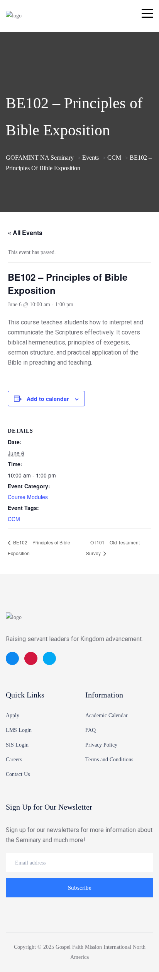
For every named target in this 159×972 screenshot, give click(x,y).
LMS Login (19, 730)
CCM (14, 519)
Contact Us (18, 774)
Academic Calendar (106, 715)
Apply (12, 715)
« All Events (25, 232)
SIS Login (17, 745)
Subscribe (79, 888)
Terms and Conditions (109, 759)
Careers (14, 759)
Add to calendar (48, 398)
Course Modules (28, 497)
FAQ (90, 730)
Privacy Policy (101, 745)
